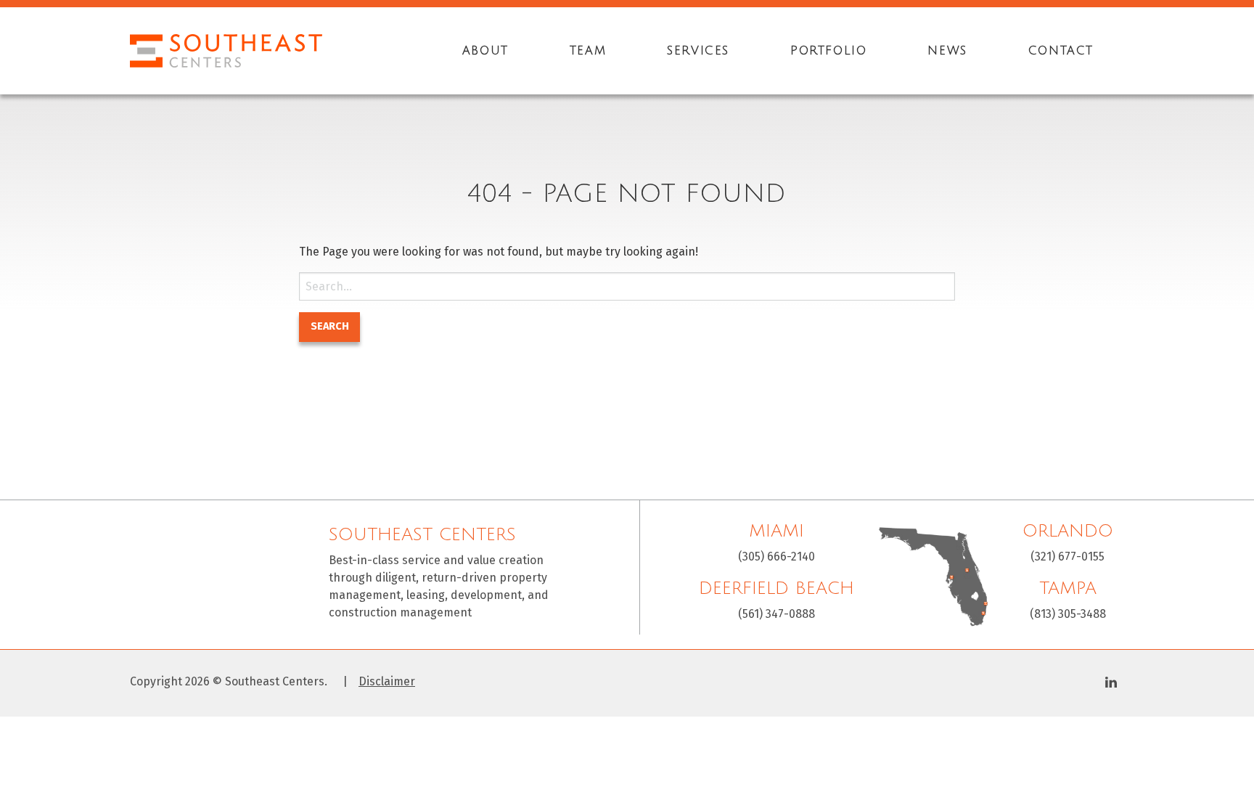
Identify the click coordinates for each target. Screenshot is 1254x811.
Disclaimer (386, 682)
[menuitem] (485, 51)
